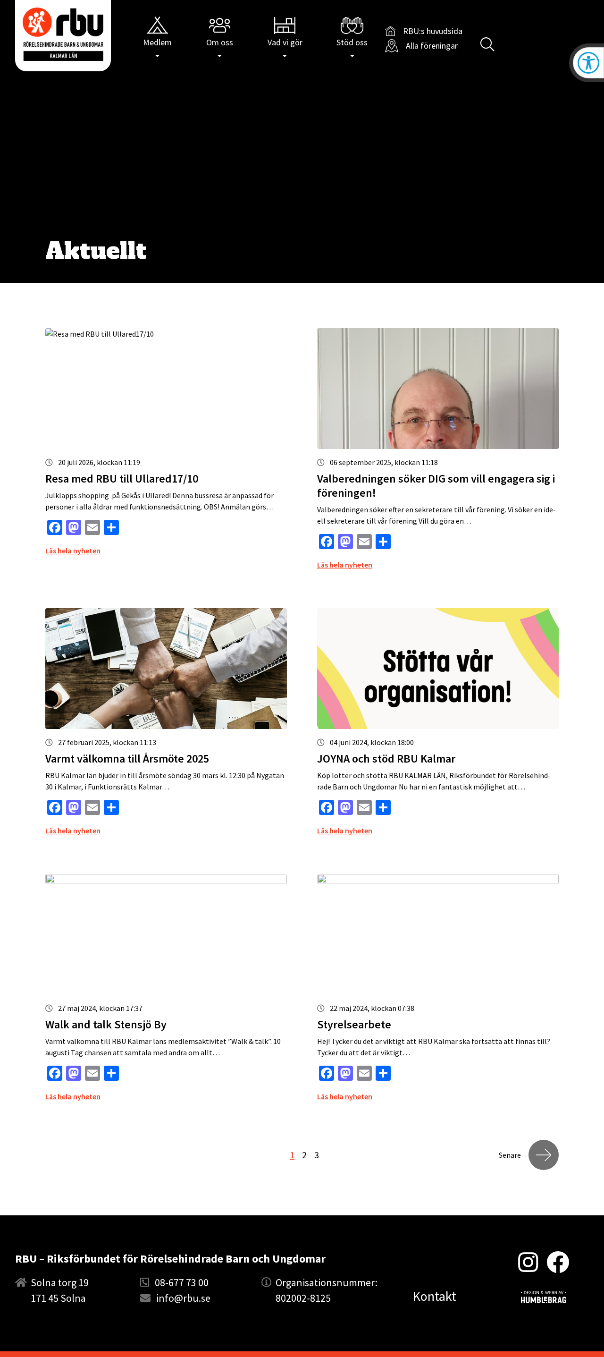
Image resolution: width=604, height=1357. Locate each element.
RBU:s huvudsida (424, 31)
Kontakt (434, 1296)
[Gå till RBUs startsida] (63, 34)
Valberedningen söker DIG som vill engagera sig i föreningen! (436, 485)
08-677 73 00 (182, 1282)
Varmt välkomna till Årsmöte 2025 (127, 758)
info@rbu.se (183, 1298)
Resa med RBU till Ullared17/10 (121, 478)
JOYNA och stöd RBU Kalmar (386, 758)
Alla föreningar (432, 45)
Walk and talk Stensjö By (106, 1024)
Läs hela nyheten (73, 550)
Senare (510, 1155)
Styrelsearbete (354, 1024)
